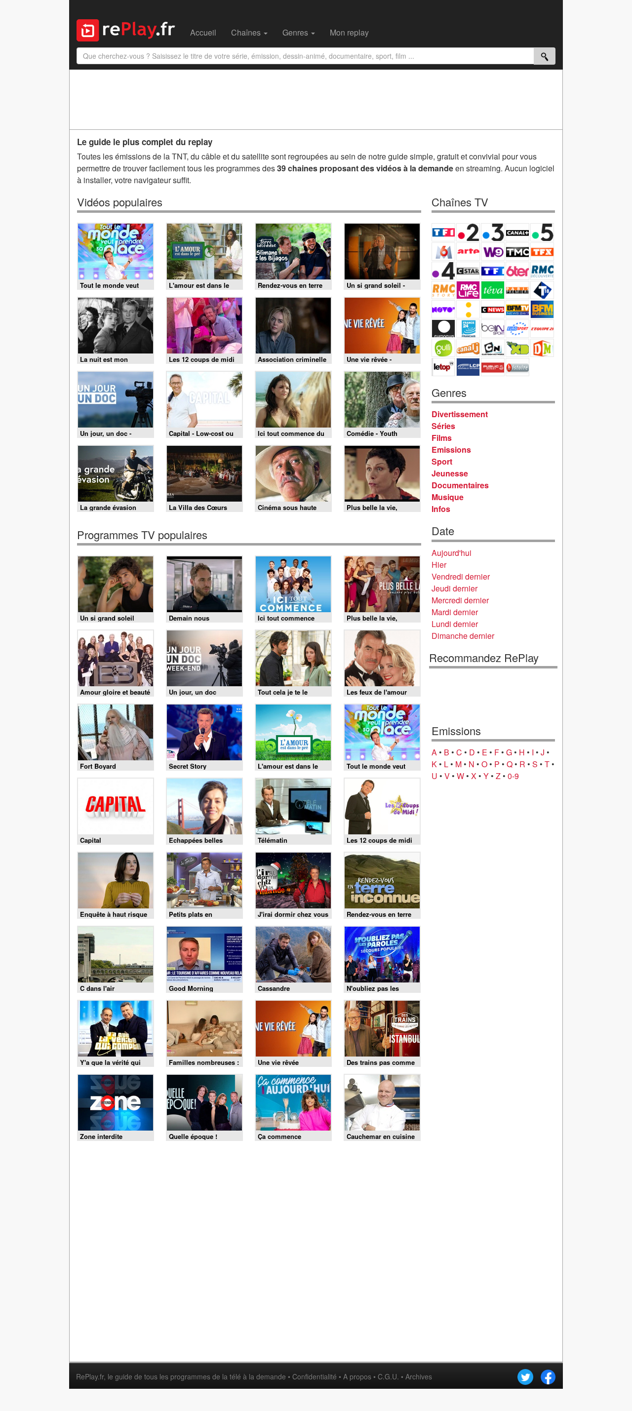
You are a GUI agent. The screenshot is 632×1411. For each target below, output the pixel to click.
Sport (442, 461)
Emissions (451, 449)
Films (442, 437)
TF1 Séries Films (493, 271)
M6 (443, 251)
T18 (542, 290)
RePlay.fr (90, 1376)
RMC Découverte (542, 271)
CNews (493, 309)
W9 (493, 251)
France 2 (468, 232)
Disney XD (517, 348)
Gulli (443, 348)
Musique (448, 497)
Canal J (468, 348)
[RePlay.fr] (130, 29)
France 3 (493, 232)
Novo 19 (443, 309)
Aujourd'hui (452, 552)
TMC (517, 251)
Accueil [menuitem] (203, 32)
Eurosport (517, 328)
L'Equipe (542, 328)
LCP (468, 367)
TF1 (443, 232)
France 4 (443, 271)
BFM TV (517, 309)
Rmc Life (468, 290)
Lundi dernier (455, 623)
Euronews (443, 328)
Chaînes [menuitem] (247, 32)
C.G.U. (388, 1376)
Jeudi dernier (454, 588)
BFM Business (542, 309)
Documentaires (460, 485)
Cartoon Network (493, 348)
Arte (468, 251)
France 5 (542, 232)
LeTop (443, 367)
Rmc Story (443, 290)
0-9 (513, 776)
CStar (468, 270)
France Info (468, 309)
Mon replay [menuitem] (349, 32)
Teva (493, 290)
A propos (357, 1376)
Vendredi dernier (461, 576)
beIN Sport (493, 328)
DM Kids (542, 348)
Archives (418, 1376)
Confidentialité (314, 1376)
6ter (517, 271)
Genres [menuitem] (296, 32)
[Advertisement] (316, 99)
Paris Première (517, 290)
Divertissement (460, 414)
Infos (441, 508)
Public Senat (493, 367)
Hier (439, 564)
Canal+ (517, 232)
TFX (542, 251)
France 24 (468, 328)
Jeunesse (450, 473)
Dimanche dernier (463, 635)
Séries (443, 425)
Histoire (517, 367)
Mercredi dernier (460, 600)
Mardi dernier (455, 612)
